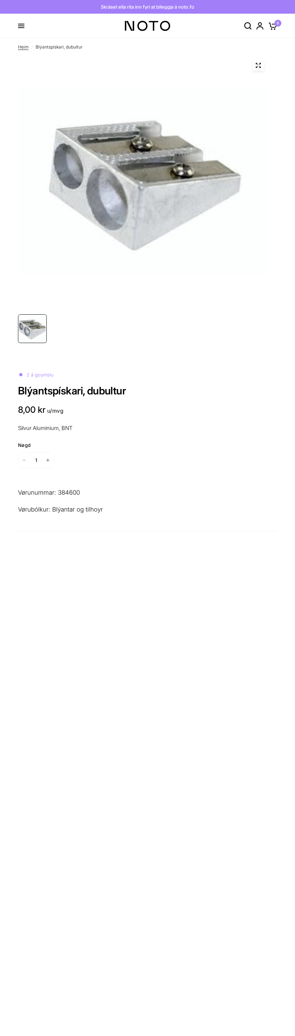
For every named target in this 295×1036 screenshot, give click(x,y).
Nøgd (24, 445)
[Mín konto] (260, 26)
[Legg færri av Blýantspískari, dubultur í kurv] (24, 460)
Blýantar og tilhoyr (77, 509)
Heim (23, 47)
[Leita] (248, 26)
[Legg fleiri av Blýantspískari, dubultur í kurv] (48, 460)
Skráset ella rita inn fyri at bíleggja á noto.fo (147, 7)
